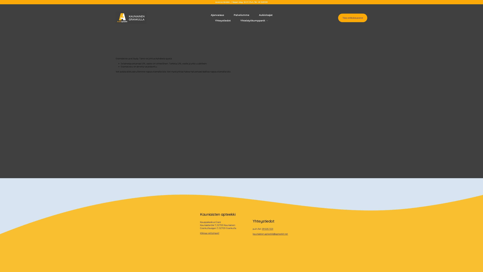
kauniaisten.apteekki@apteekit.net (270, 234)
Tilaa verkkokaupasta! (353, 18)
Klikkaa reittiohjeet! (209, 233)
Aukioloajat (266, 15)
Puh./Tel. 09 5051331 (259, 2)
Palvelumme (241, 15)
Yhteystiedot (223, 20)
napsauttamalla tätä (156, 72)
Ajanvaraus (217, 15)
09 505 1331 (267, 229)
